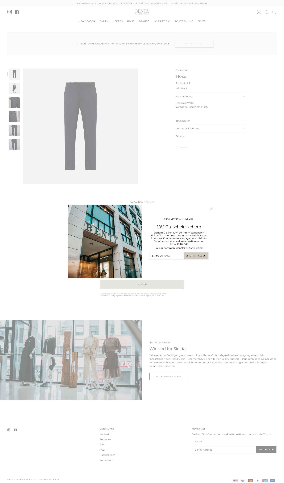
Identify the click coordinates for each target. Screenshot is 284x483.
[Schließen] (211, 208)
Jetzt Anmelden (196, 256)
